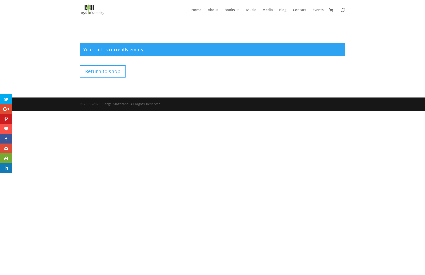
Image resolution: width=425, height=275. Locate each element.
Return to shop (103, 71)
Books (230, 10)
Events (318, 10)
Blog (283, 10)
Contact (299, 10)
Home (196, 10)
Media (267, 10)
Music (251, 10)
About (213, 10)
